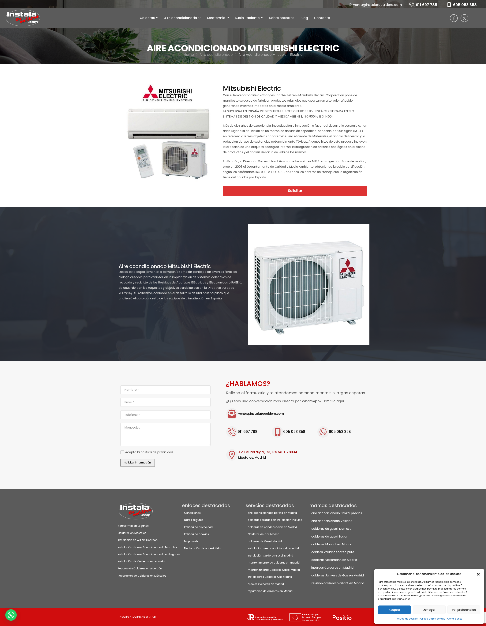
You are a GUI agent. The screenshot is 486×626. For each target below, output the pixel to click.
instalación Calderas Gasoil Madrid (270, 555)
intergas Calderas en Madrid (332, 567)
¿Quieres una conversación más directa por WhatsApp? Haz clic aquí (285, 401)
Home (189, 54)
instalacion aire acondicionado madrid (273, 548)
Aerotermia (216, 18)
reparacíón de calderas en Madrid (270, 591)
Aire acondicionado (180, 18)
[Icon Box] (296, 413)
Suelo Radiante (247, 18)
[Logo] (23, 18)
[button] (478, 574)
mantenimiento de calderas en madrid (274, 562)
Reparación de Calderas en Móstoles (142, 576)
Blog (304, 18)
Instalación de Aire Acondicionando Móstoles (145, 547)
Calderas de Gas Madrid (263, 534)
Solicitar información (137, 462)
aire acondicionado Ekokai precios (336, 513)
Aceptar (394, 610)
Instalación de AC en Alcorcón (138, 540)
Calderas (147, 18)
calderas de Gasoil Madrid (265, 541)
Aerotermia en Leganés (133, 526)
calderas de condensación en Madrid (272, 527)
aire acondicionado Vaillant (331, 521)
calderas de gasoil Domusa (331, 529)
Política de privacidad (432, 618)
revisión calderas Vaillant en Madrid (337, 583)
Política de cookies (407, 618)
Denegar (429, 610)
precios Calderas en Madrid (266, 584)
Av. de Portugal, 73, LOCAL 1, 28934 (267, 452)
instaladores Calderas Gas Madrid (270, 577)
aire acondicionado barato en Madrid (272, 513)
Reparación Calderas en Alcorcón (140, 568)
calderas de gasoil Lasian (329, 536)
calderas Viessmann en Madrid (334, 560)
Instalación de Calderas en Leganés (141, 561)
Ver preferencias (464, 610)
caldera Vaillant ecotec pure (332, 552)
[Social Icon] (454, 18)
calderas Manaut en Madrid (331, 544)
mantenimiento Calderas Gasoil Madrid (274, 570)
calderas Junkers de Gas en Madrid (337, 575)
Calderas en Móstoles (132, 533)
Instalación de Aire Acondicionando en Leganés (145, 554)
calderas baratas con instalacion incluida (275, 520)
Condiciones (454, 618)
